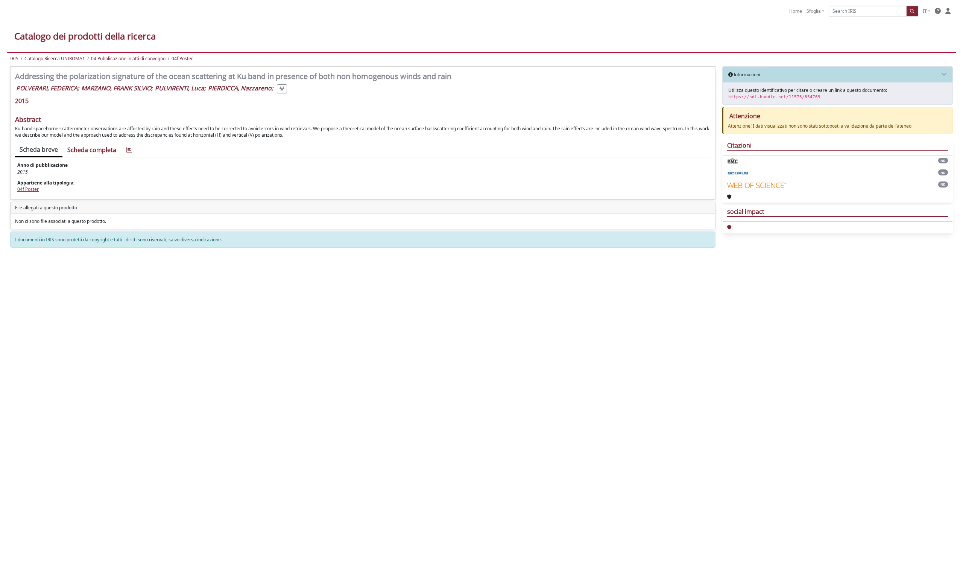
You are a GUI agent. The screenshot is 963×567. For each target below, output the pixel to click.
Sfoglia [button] (814, 11)
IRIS (14, 58)
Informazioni (746, 74)
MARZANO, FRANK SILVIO (116, 88)
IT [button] (925, 11)
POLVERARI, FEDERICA (46, 88)
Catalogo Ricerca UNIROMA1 (54, 58)
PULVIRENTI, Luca (179, 88)
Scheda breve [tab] (39, 149)
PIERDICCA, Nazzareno (240, 88)
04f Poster (182, 58)
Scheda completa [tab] (91, 150)
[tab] (129, 150)
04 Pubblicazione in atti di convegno (128, 58)
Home (795, 11)
